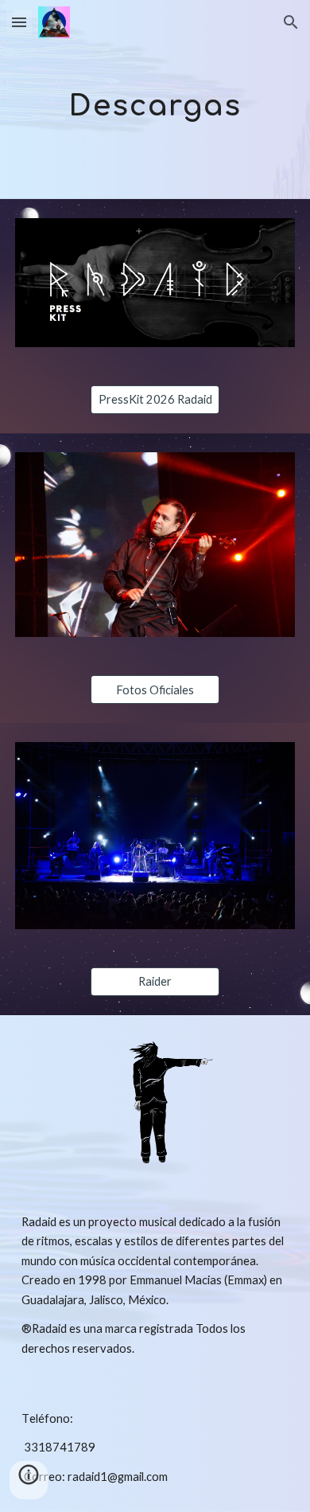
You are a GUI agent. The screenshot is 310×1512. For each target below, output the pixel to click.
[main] (155, 99)
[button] (19, 22)
